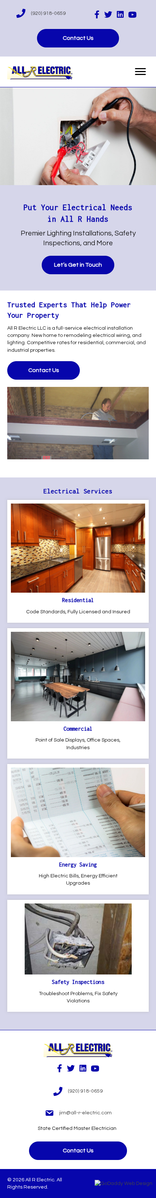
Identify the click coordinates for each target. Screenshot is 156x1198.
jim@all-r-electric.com (85, 1112)
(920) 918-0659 (48, 13)
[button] (78, 38)
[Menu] (140, 72)
